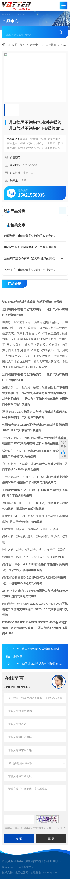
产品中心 (35, 44)
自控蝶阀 (51, 44)
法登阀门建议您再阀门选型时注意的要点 (29, 258)
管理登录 (35, 872)
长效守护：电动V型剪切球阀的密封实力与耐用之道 (35, 269)
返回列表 (17, 656)
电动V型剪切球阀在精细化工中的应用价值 (30, 247)
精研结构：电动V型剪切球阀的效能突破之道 (31, 235)
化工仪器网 (21, 872)
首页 (22, 44)
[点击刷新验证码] (47, 819)
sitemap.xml (50, 872)
